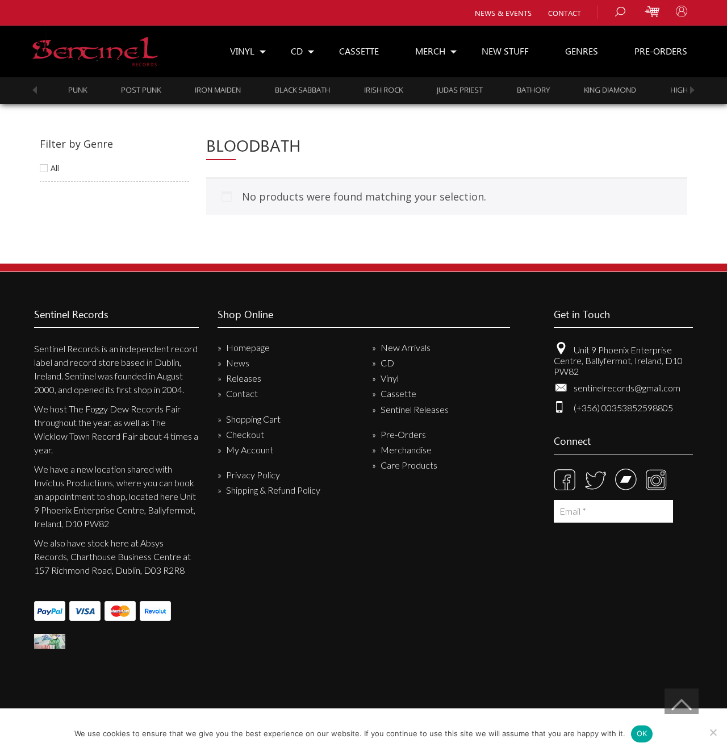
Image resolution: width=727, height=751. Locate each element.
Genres (581, 51)
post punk (127, 90)
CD (297, 51)
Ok (642, 733)
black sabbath (288, 90)
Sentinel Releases (415, 409)
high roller (679, 90)
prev (34, 90)
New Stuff (505, 51)
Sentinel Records (95, 47)
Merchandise (406, 449)
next (692, 90)
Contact (564, 13)
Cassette (359, 51)
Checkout (245, 434)
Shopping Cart (253, 419)
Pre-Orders (660, 51)
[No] (712, 732)
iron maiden (204, 90)
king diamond (596, 90)
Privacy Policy (253, 474)
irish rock (369, 90)
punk (63, 90)
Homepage (248, 347)
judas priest (446, 90)
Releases (243, 378)
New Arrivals (406, 347)
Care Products (409, 465)
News (237, 362)
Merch (430, 51)
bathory (519, 90)
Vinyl (242, 51)
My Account (249, 449)
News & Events (503, 13)
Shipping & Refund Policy (273, 490)
